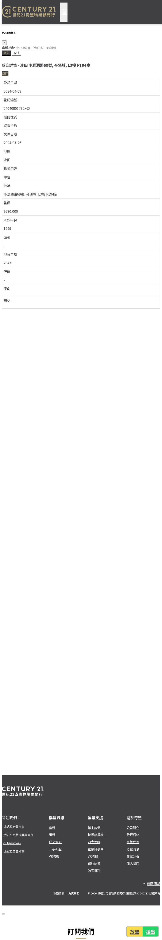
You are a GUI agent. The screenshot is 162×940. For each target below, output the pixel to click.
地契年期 (10, 254)
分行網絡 (133, 834)
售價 (7, 202)
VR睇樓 (54, 856)
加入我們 (133, 863)
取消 (16, 53)
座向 (7, 288)
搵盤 (150, 931)
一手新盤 (55, 849)
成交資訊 (55, 842)
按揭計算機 (96, 834)
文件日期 (10, 134)
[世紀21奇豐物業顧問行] (29, 12)
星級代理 (133, 842)
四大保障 (94, 842)
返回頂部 (151, 883)
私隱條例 (58, 893)
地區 (7, 151)
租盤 (52, 834)
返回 (5, 73)
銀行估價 (94, 863)
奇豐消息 (133, 849)
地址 (7, 185)
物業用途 (10, 168)
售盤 (52, 827)
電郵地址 (8, 47)
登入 (6, 53)
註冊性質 (10, 116)
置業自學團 (96, 849)
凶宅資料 (94, 870)
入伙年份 (10, 219)
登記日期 (10, 82)
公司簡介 (133, 827)
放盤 (134, 931)
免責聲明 (73, 893)
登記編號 (10, 99)
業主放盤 (94, 827)
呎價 (7, 271)
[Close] (3, 914)
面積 (7, 237)
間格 (7, 300)
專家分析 (133, 856)
